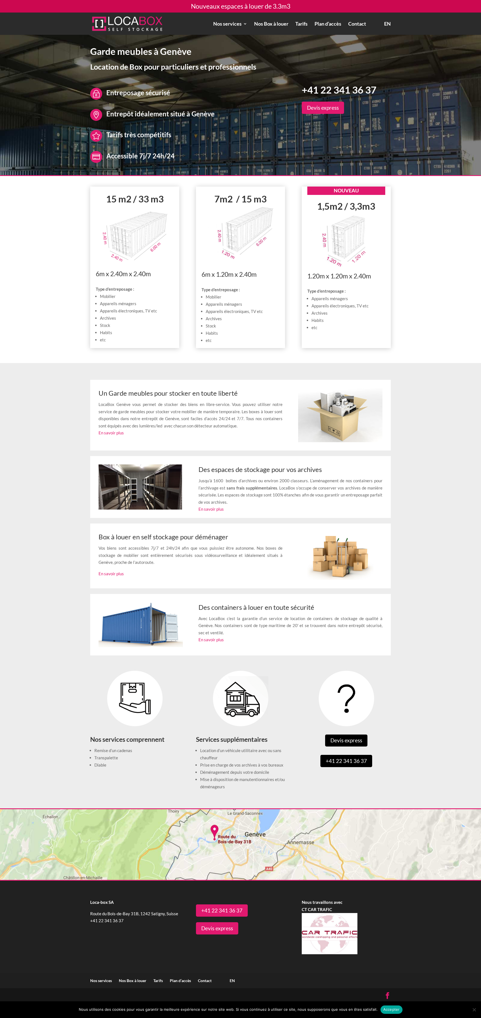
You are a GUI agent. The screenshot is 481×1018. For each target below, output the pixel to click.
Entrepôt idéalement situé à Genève (160, 114)
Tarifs (301, 24)
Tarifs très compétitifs (138, 135)
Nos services (227, 24)
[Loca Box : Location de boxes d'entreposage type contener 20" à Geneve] (135, 262)
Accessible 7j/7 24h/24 (140, 156)
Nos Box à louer (271, 24)
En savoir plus (111, 432)
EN (387, 24)
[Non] (474, 1009)
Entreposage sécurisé (138, 93)
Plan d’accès (328, 24)
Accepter (391, 1009)
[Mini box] (346, 268)
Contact (357, 24)
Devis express (323, 107)
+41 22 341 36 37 (339, 90)
